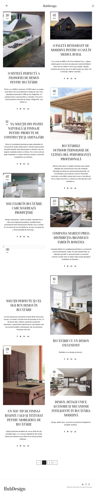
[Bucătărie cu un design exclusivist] (71, 305)
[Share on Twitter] (20, 109)
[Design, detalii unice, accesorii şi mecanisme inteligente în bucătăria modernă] (71, 382)
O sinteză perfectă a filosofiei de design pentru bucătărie (24, 77)
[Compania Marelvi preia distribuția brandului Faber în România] (71, 212)
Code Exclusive (86, 487)
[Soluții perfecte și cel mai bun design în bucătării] (24, 270)
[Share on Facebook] (17, 109)
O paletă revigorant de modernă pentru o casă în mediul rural (71, 50)
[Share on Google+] (24, 109)
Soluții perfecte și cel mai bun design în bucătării (23, 305)
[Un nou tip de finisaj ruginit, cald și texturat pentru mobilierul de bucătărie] (24, 375)
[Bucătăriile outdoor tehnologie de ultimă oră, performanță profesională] (71, 113)
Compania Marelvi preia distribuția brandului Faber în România (71, 237)
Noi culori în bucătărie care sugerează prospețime (24, 208)
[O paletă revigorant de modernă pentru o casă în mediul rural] (71, 26)
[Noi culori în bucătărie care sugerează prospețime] (24, 185)
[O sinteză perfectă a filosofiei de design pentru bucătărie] (24, 39)
